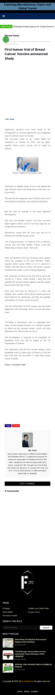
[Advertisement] (27, 90)
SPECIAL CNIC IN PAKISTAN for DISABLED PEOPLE (33, 665)
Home (19, 691)
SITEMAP (6, 608)
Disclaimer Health (10, 615)
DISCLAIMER (8, 612)
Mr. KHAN (10, 119)
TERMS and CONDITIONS (38, 608)
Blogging (25, 687)
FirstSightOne (28, 681)
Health (13, 42)
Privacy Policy (34, 612)
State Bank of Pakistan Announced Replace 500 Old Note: (30, 640)
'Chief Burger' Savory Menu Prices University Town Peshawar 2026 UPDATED (30, 653)
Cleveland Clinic (19, 365)
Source (8, 365)
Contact (34, 691)
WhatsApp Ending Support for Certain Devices (33, 26)
